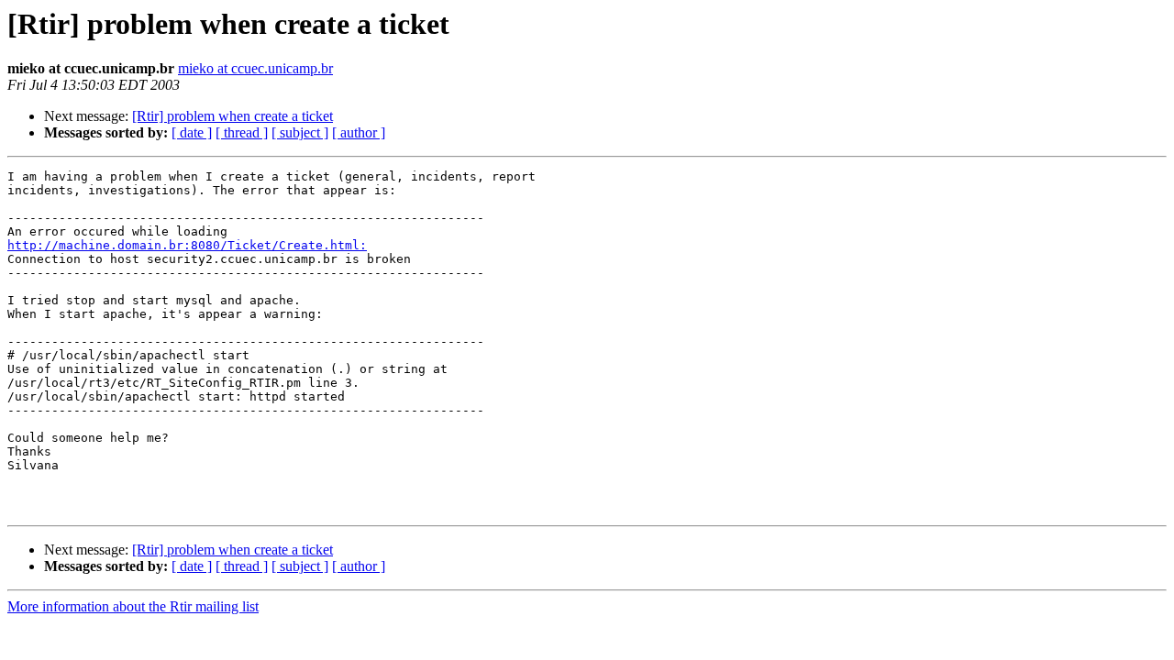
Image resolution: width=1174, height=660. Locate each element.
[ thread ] (242, 132)
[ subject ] (299, 132)
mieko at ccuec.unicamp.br (255, 68)
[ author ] (358, 132)
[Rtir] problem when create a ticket (232, 116)
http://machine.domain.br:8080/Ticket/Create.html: (187, 245)
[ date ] (192, 132)
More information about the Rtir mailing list (133, 606)
